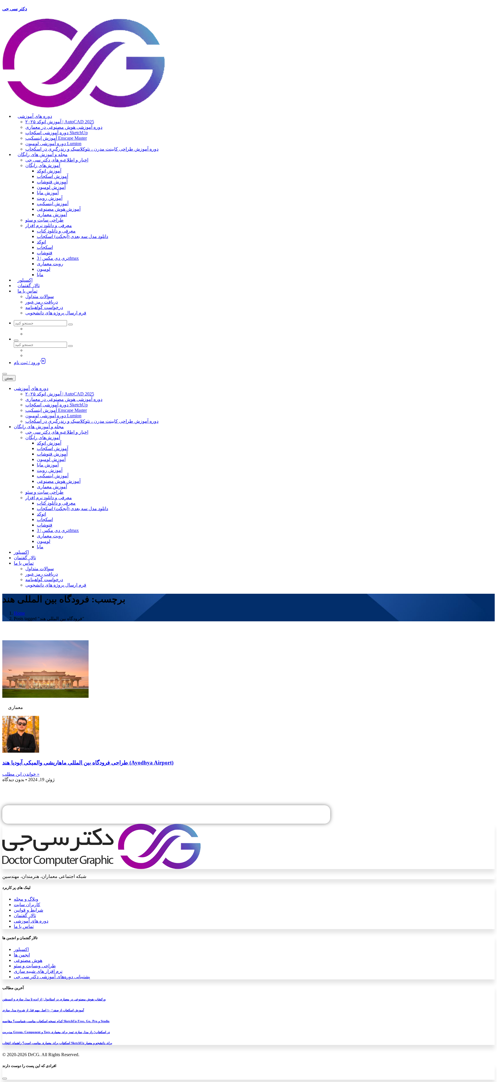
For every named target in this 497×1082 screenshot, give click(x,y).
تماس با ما (24, 926)
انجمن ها (22, 954)
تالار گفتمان (25, 915)
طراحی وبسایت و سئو (35, 965)
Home (19, 613)
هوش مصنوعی (28, 960)
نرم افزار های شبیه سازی (38, 971)
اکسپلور (21, 949)
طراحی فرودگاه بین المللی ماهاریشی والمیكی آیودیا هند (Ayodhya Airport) (87, 763)
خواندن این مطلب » (20, 774)
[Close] (4, 1078)
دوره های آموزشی (31, 920)
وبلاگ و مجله (26, 899)
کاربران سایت (27, 904)
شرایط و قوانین (28, 910)
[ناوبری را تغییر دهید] (4, 374)
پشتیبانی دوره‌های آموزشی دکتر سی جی (52, 976)
